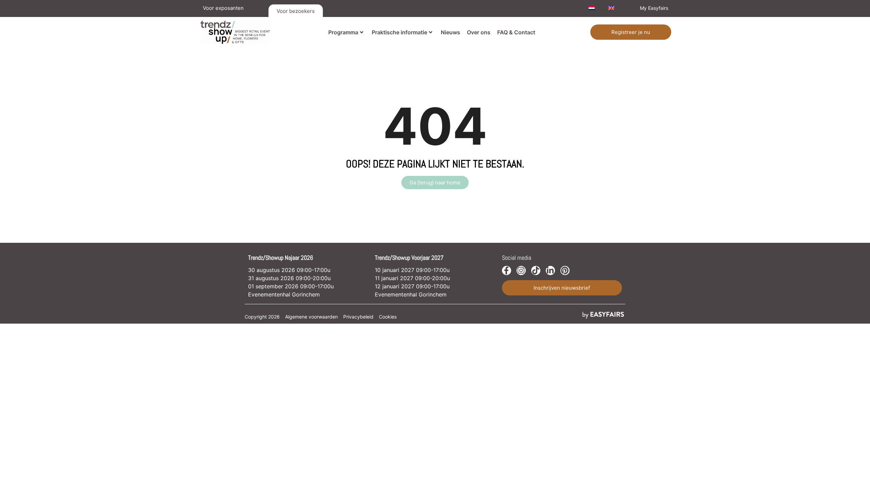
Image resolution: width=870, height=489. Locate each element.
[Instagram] (521, 270)
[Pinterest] (565, 270)
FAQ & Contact (516, 32)
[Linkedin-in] (550, 270)
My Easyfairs (654, 8)
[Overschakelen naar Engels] (611, 8)
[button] (630, 32)
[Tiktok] (535, 270)
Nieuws (450, 32)
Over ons (478, 32)
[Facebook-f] (506, 270)
